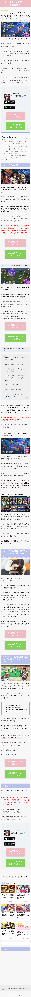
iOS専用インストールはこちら (15, 116)
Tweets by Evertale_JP (8, 755)
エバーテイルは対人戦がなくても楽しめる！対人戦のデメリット (15, 152)
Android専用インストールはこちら (15, 126)
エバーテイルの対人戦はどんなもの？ (16, 141)
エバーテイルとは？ (9, 139)
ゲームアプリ (4, 10)
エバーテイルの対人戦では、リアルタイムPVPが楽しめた (18, 147)
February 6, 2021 (10, 396)
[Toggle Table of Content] (26, 137)
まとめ (5, 159)
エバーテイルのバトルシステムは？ (17, 149)
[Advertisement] (15, 967)
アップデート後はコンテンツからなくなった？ (16, 144)
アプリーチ (20, 96)
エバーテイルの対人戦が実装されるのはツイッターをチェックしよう (15, 156)
